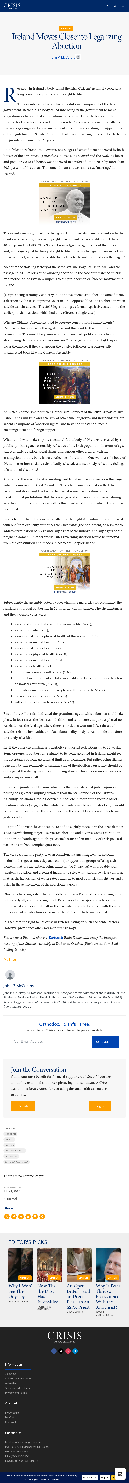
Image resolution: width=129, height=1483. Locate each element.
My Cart (9, 1417)
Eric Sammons (18, 1301)
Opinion (66, 28)
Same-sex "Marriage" (16, 1162)
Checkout (10, 1422)
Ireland (9, 1139)
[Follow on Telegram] (75, 1351)
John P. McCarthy (62, 57)
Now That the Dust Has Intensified (48, 1293)
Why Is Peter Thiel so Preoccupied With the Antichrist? (108, 1296)
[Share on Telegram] (21, 1216)
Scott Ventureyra (104, 1313)
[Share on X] (7, 1216)
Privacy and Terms (16, 1392)
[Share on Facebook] (14, 1216)
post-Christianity (15, 1150)
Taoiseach (55, 937)
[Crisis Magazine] (11, 6)
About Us (10, 1373)
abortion (10, 1134)
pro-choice (11, 1156)
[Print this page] (35, 1216)
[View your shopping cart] (107, 6)
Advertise (11, 1383)
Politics (9, 1145)
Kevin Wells (75, 1312)
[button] (120, 1474)
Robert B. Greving (44, 1308)
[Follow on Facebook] (54, 1351)
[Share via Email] (28, 1216)
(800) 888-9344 (19, 1451)
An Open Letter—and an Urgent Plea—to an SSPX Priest (78, 1296)
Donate (23, 1106)
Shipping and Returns (17, 1388)
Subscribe (105, 1042)
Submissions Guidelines (18, 1378)
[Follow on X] (61, 1351)
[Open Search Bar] (115, 6)
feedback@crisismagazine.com (23, 1442)
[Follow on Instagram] (68, 1351)
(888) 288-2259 (20, 1456)
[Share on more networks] (42, 1216)
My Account (12, 1412)
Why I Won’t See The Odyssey (20, 1291)
